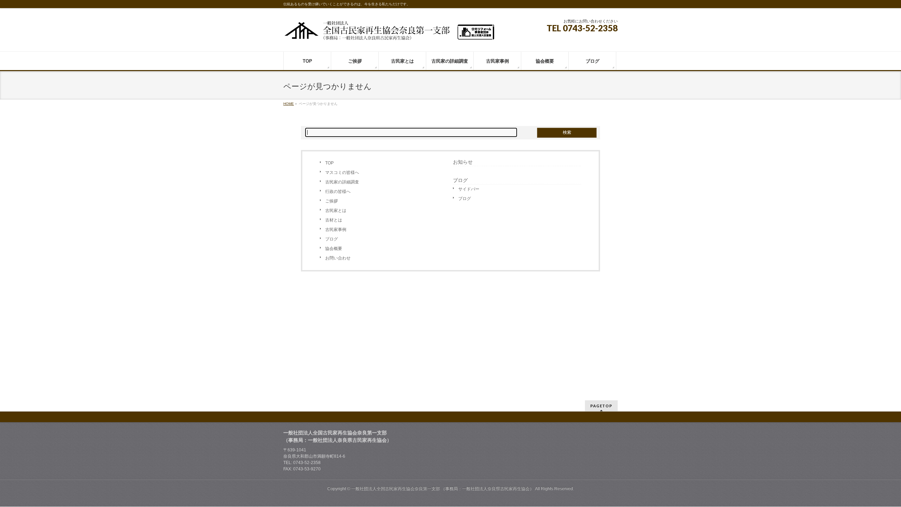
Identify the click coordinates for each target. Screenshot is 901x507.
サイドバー (468, 189)
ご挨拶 (331, 201)
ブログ (331, 239)
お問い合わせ (338, 258)
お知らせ (463, 162)
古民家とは (335, 210)
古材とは (333, 220)
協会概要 (333, 248)
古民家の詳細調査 (342, 182)
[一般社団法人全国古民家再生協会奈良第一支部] (388, 33)
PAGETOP (601, 405)
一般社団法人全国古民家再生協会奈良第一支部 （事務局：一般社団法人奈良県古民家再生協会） (442, 488)
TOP (329, 163)
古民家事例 (335, 229)
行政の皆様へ (338, 191)
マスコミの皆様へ (342, 172)
